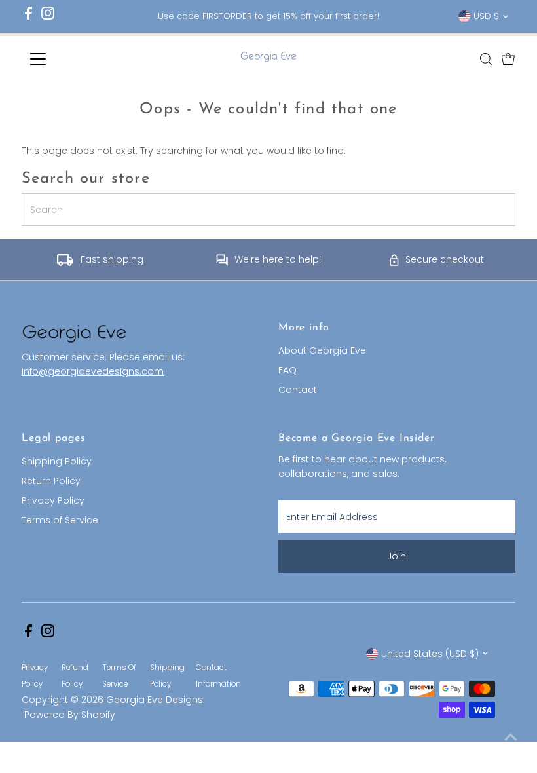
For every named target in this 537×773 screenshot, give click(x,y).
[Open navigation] (80, 59)
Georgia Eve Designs (154, 699)
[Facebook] (28, 16)
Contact (297, 389)
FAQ (287, 370)
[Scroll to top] (511, 737)
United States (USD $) (430, 653)
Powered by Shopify (69, 714)
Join (396, 556)
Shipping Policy (57, 461)
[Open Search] (486, 59)
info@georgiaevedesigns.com (93, 371)
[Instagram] (48, 16)
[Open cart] (508, 59)
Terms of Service (60, 520)
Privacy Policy (53, 500)
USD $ (486, 16)
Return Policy (51, 480)
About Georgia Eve (322, 350)
